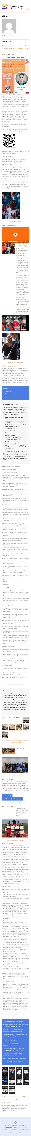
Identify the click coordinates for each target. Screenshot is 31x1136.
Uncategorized (11, 225)
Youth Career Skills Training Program (12, 799)
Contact (24, 1127)
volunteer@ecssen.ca (21, 304)
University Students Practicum (15, 803)
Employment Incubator (15, 362)
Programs (10, 779)
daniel (3, 54)
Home (7, 1125)
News (8, 1102)
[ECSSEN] (13, 9)
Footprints (14, 1125)
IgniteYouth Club (7, 795)
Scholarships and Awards (15, 840)
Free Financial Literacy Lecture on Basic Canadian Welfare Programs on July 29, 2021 (15, 48)
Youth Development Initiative (15, 776)
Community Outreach (15, 221)
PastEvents (10, 54)
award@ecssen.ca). (21, 931)
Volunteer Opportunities (12, 1127)
